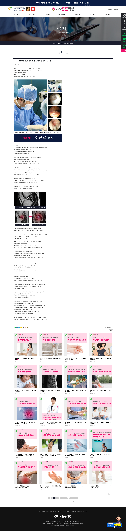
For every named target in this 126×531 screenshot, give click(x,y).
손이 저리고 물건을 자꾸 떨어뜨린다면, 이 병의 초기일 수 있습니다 (50, 486)
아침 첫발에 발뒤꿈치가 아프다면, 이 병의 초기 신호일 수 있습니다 (100, 486)
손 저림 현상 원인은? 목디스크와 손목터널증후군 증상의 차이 (75, 359)
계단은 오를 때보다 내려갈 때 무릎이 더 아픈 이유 (50, 359)
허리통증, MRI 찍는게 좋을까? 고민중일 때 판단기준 (50, 390)
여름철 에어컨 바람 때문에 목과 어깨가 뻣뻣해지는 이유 (100, 454)
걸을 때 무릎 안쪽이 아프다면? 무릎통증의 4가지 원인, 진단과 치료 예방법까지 (50, 454)
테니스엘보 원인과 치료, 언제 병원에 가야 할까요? (75, 422)
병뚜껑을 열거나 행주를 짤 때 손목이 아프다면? (25, 359)
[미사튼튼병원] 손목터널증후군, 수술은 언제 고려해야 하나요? (75, 454)
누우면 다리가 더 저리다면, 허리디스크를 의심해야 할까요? (100, 422)
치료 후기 (60, 43)
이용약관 (52, 511)
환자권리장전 (58, 511)
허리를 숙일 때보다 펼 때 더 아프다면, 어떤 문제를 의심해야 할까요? (25, 422)
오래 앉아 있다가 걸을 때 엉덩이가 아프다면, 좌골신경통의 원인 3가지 (25, 486)
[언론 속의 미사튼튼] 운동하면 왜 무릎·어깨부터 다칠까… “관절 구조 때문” (50, 422)
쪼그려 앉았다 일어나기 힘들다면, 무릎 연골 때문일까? (25, 390)
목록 (111, 330)
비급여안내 (84, 511)
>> (76, 498)
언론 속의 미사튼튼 (68, 43)
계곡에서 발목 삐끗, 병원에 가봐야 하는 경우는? (100, 390)
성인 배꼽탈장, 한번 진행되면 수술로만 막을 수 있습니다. (75, 390)
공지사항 (55, 43)
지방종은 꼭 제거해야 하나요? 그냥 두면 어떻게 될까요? (100, 359)
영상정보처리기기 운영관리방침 (71, 511)
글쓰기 (110, 494)
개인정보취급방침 (44, 511)
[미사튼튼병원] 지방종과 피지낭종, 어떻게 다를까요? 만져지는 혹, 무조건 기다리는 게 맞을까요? (25, 455)
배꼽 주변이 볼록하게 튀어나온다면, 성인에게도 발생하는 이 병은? (75, 486)
